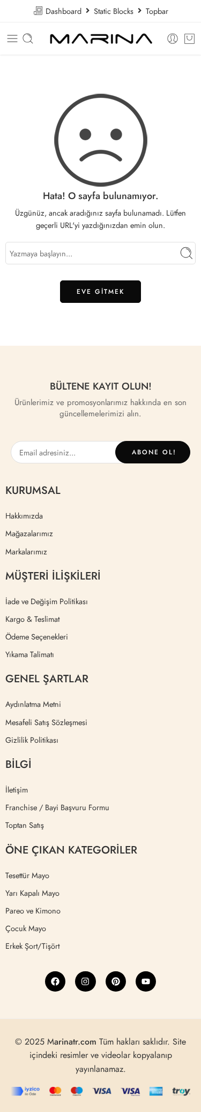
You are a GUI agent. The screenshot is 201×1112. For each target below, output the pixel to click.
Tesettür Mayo (27, 875)
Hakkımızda (24, 515)
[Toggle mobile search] (28, 38)
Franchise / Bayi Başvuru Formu (57, 807)
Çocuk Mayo (25, 928)
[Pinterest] (116, 981)
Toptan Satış (24, 825)
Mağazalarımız (29, 533)
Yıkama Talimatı (29, 654)
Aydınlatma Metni (33, 704)
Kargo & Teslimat (32, 618)
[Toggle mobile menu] (12, 38)
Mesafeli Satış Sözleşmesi (46, 722)
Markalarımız (26, 551)
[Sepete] (189, 38)
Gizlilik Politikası (31, 739)
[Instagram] (85, 981)
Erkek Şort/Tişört (32, 945)
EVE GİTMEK (100, 291)
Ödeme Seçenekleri (36, 636)
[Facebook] (55, 981)
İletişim (16, 789)
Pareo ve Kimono (33, 910)
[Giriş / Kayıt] (172, 38)
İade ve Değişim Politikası (46, 601)
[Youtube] (146, 981)
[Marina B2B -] (100, 39)
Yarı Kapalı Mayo (32, 892)
